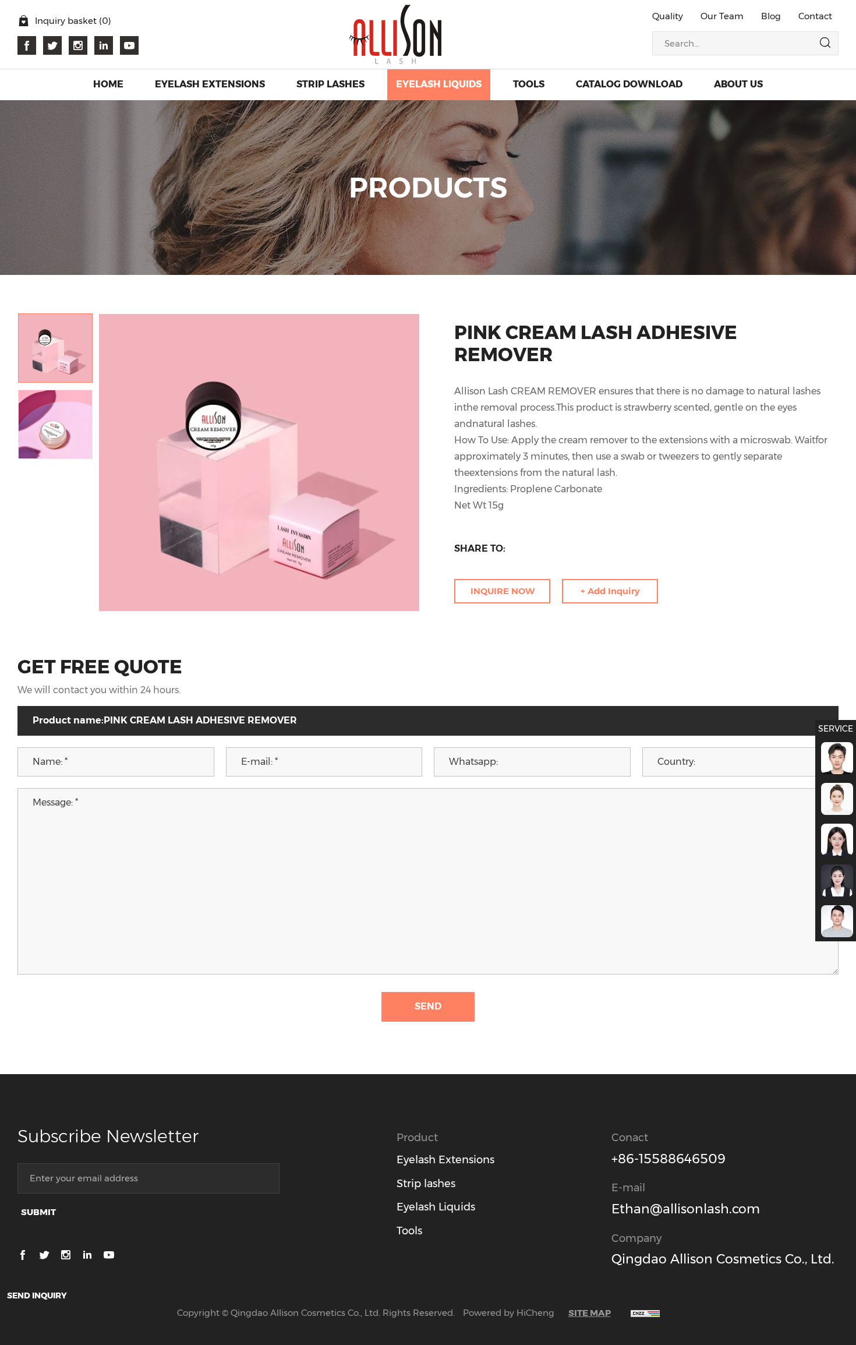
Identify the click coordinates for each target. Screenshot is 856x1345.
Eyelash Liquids (436, 1207)
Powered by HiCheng (508, 1312)
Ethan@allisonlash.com (685, 1209)
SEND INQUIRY (37, 1295)
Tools (409, 1230)
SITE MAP (589, 1312)
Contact (815, 16)
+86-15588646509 (668, 1159)
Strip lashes (426, 1183)
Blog (771, 16)
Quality (667, 16)
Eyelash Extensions (445, 1159)
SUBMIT (38, 1211)
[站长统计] (645, 1312)
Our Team (722, 16)
